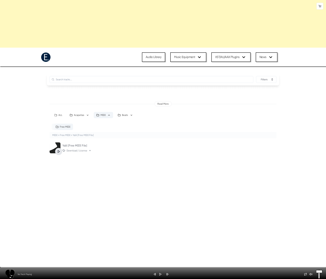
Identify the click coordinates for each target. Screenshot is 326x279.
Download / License (77, 150)
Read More (163, 103)
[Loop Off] (306, 274)
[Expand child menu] (200, 57)
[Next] (168, 274)
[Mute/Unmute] (312, 274)
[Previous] (156, 274)
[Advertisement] (102, 24)
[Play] (58, 151)
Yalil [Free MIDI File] (74, 145)
